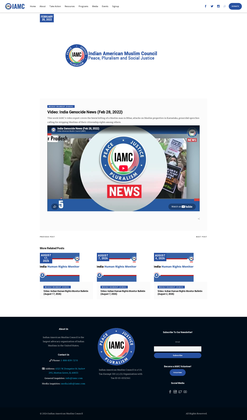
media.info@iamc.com (73, 383)
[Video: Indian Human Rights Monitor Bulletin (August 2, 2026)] (180, 267)
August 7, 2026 (103, 257)
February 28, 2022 (47, 18)
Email (177, 342)
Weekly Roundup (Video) (61, 106)
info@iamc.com (74, 378)
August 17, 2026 (46, 258)
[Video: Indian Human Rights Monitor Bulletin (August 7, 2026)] (123, 267)
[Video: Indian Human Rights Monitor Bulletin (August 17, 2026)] (66, 267)
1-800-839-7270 (69, 360)
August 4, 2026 (160, 257)
